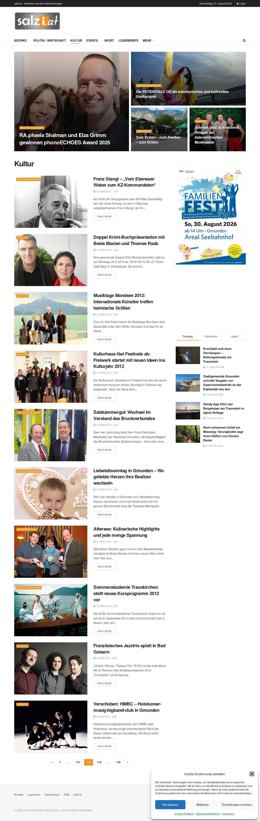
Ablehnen (202, 804)
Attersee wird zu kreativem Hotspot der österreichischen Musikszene (217, 135)
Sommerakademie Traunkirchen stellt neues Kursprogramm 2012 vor (126, 593)
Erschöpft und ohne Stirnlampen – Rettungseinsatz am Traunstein (217, 355)
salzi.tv (77, 794)
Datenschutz (52, 794)
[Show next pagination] (128, 762)
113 (99, 762)
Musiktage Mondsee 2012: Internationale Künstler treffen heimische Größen (123, 301)
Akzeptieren (170, 804)
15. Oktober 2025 (31, 150)
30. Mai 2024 (203, 150)
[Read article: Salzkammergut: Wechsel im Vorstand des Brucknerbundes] (50, 435)
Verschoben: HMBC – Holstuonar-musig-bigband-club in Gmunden (127, 706)
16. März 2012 (103, 191)
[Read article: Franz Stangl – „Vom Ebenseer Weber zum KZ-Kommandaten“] (50, 202)
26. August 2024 (147, 104)
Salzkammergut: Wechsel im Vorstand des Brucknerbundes (124, 415)
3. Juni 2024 (145, 150)
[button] (252, 774)
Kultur (76, 40)
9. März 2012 (102, 658)
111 (78, 762)
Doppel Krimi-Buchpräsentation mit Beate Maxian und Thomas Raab (129, 240)
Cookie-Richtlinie (184, 813)
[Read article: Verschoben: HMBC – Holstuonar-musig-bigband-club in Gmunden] (50, 727)
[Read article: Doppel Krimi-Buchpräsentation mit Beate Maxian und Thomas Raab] (50, 260)
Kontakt (18, 794)
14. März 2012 (103, 249)
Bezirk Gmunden (32, 127)
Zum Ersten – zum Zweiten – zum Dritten (158, 140)
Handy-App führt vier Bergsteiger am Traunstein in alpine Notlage (223, 408)
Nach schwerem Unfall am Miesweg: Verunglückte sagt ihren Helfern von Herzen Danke (223, 433)
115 (118, 762)
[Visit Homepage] (37, 21)
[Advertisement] (172, 20)
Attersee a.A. (26, 529)
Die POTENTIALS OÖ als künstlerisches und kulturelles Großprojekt (182, 94)
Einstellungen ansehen (237, 804)
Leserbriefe (128, 40)
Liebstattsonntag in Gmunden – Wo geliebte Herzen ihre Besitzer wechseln (128, 476)
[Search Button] (244, 40)
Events (92, 40)
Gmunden (143, 131)
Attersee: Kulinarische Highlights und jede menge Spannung (126, 531)
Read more (106, 216)
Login (242, 3)
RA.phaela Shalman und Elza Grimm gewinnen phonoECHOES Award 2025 (64, 138)
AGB (66, 794)
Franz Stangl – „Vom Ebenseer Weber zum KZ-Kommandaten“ (124, 181)
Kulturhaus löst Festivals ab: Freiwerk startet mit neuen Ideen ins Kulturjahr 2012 (129, 359)
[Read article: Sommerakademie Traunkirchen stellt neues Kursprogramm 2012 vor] (50, 610)
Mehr (147, 40)
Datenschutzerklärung (208, 813)
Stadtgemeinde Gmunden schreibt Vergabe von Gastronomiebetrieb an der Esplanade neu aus (222, 382)
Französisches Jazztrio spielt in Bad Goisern (129, 648)
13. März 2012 (103, 314)
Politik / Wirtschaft (49, 40)
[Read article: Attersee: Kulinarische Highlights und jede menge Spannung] (50, 552)
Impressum (228, 813)
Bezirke (20, 40)
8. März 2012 (102, 716)
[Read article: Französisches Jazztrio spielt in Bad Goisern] (50, 668)
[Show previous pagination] (52, 762)
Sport (109, 40)
